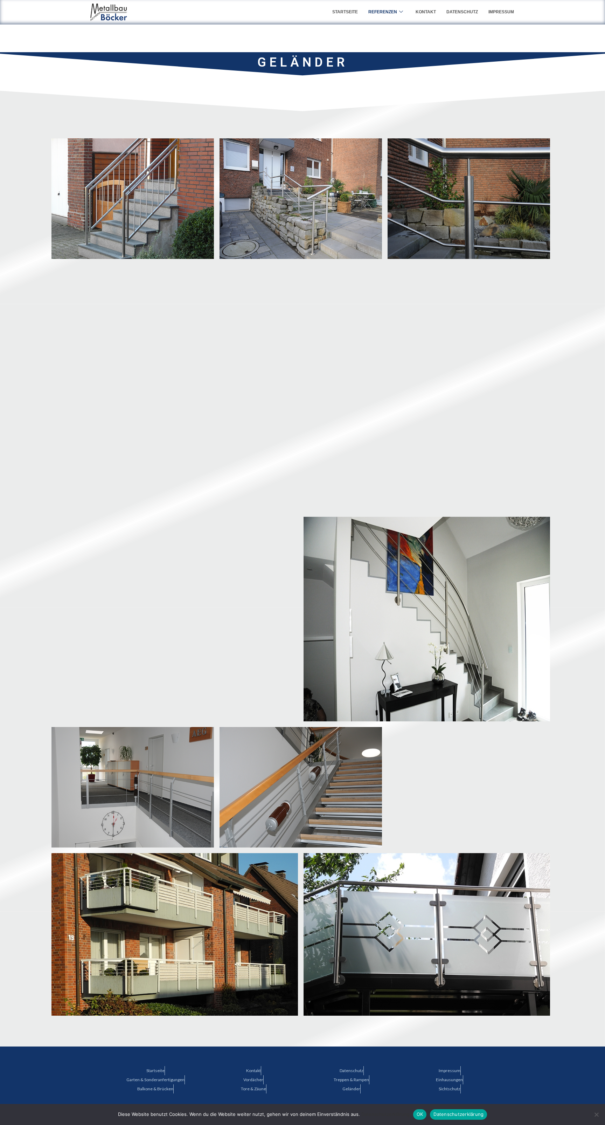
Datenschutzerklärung (385, 1114)
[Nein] (596, 1114)
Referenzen (382, 11)
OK (420, 1114)
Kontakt (426, 11)
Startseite (345, 11)
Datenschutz (462, 11)
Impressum (501, 11)
